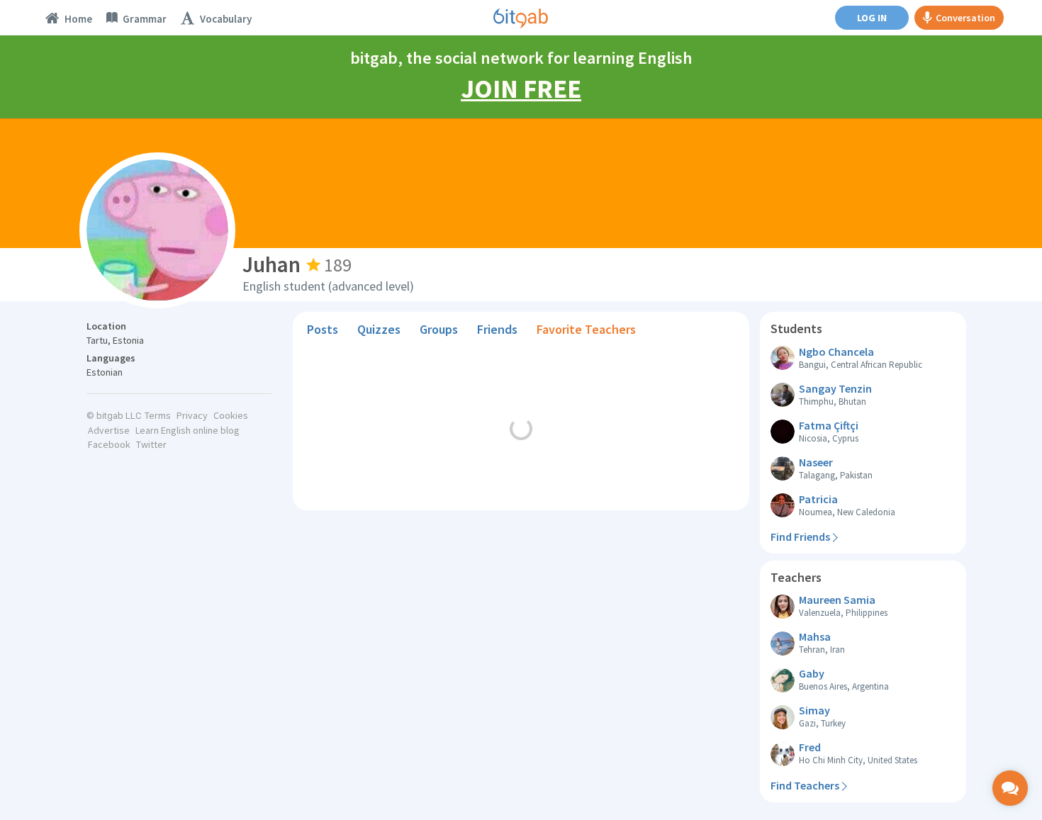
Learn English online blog (187, 430)
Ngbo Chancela (836, 351)
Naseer (816, 462)
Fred (810, 747)
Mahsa (815, 636)
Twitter (151, 444)
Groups (439, 329)
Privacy (192, 415)
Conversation (965, 17)
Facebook (109, 444)
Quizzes (378, 329)
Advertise (109, 430)
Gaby (811, 673)
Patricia (818, 499)
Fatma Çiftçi (828, 425)
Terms (158, 415)
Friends (497, 329)
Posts (322, 329)
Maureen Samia (837, 599)
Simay (814, 710)
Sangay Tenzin (835, 388)
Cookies (230, 415)
